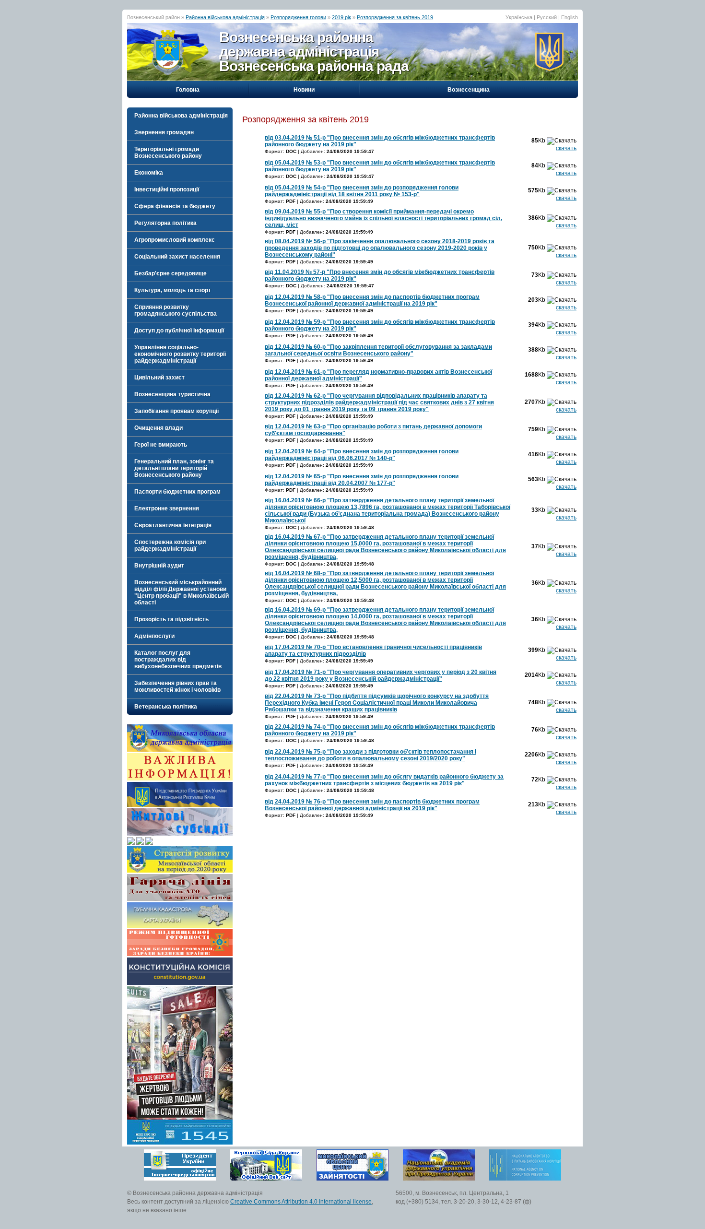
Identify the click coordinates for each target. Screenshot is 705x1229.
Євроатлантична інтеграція (173, 525)
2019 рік (341, 17)
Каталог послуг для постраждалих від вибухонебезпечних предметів (178, 660)
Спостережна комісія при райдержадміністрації (170, 545)
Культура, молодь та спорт (172, 290)
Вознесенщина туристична (172, 394)
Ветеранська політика (165, 706)
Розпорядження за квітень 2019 (395, 17)
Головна (188, 89)
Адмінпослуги (154, 636)
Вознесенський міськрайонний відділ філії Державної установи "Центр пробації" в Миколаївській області (181, 592)
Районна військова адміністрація (225, 17)
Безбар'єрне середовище (170, 273)
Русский (547, 17)
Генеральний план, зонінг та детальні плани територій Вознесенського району (174, 468)
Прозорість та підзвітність (171, 619)
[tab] (180, 115)
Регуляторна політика (165, 223)
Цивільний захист (159, 377)
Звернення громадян (164, 132)
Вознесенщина (468, 89)
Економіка (148, 172)
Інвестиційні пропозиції (166, 189)
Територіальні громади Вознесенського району (168, 152)
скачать (566, 148)
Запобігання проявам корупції (176, 411)
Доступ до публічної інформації (179, 330)
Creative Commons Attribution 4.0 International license (301, 1201)
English (569, 17)
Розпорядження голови (298, 17)
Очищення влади (158, 428)
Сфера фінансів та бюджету (174, 206)
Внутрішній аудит (159, 565)
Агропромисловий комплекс (174, 239)
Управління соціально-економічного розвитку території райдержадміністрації (180, 354)
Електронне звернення (166, 508)
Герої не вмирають (160, 444)
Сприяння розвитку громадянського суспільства (175, 310)
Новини (304, 89)
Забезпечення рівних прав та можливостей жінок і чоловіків (177, 686)
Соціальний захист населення (177, 256)
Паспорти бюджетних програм (177, 491)
